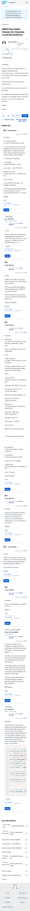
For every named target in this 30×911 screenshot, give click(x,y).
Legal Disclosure (22, 897)
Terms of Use (22, 893)
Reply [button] (25, 115)
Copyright (7, 897)
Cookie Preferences (7, 907)
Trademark (7, 902)
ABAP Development (7, 57)
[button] (8, 51)
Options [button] (26, 39)
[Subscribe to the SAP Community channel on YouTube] (16, 888)
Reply (6, 210)
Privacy (7, 893)
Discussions (6, 6)
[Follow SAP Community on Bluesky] (13, 888)
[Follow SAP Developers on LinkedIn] (19, 888)
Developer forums (13, 15)
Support (22, 902)
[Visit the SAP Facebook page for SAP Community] (10, 888)
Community (11, 2)
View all (4, 879)
